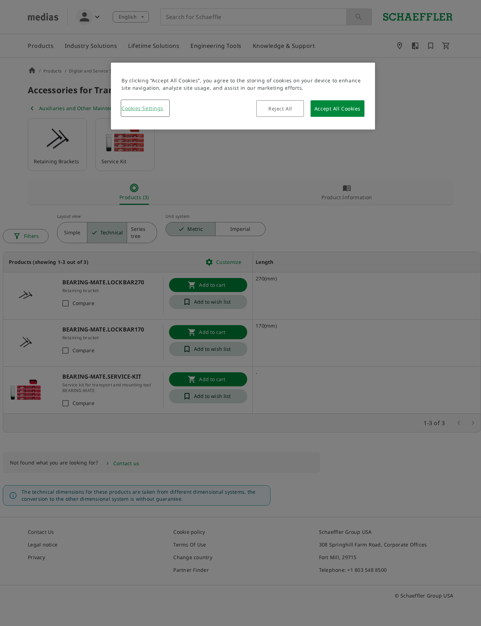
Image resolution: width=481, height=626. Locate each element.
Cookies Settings (142, 108)
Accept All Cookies (337, 108)
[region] (243, 96)
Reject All (280, 108)
